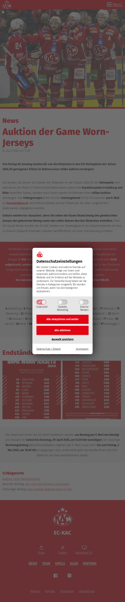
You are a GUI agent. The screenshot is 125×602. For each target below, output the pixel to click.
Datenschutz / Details (48, 348)
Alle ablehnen (63, 330)
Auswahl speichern (63, 339)
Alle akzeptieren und (62, 319)
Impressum (82, 348)
